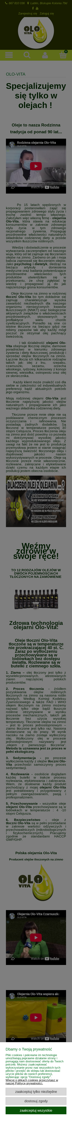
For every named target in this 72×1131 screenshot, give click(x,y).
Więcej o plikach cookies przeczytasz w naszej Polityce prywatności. (32, 1082)
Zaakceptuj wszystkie (36, 1110)
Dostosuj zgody (36, 1101)
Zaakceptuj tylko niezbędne (36, 1092)
